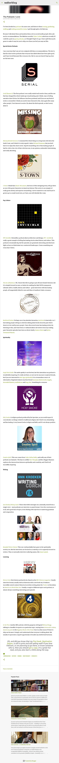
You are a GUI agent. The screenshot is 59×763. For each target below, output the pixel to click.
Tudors (45, 585)
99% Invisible (7, 238)
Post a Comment (7, 669)
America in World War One (13, 587)
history (14, 655)
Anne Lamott (44, 552)
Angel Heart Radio (8, 372)
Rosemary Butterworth (39, 380)
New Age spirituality (26, 377)
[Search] (19, 3)
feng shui (28, 382)
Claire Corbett (37, 36)
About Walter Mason (16, 692)
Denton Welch (39, 330)
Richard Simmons (39, 143)
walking (5, 29)
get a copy (33, 648)
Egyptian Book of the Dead (25, 630)
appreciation (7, 655)
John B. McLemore (21, 185)
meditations (19, 382)
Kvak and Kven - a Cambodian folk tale (20, 744)
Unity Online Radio (31, 457)
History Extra (7, 580)
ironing (44, 26)
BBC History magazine (43, 580)
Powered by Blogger (30, 761)
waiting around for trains (19, 29)
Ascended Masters (8, 382)
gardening (51, 26)
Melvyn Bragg (47, 625)
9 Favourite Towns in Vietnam (18, 718)
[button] (4, 22)
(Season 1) (8, 93)
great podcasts (19, 39)
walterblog (10, 2)
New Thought (33, 460)
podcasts (18, 26)
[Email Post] (4, 654)
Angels (49, 380)
